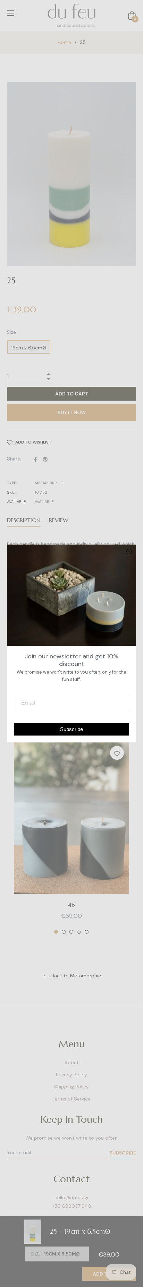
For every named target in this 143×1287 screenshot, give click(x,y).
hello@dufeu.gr (71, 1197)
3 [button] (71, 932)
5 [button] (87, 932)
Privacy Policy (71, 1074)
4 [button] (79, 932)
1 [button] (56, 932)
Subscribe (123, 1153)
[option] (71, 838)
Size (11, 332)
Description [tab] (24, 520)
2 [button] (64, 932)
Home (64, 42)
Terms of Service (71, 1099)
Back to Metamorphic (75, 976)
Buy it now (72, 412)
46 (71, 904)
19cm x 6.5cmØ (28, 348)
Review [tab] (59, 520)
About (72, 1062)
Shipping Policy (71, 1087)
